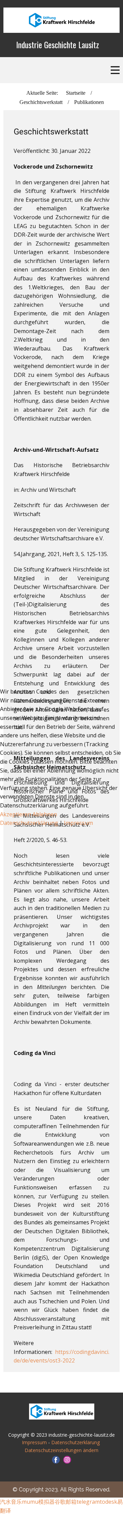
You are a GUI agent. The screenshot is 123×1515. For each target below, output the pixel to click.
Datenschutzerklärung (29, 823)
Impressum (78, 823)
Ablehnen (44, 814)
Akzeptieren (15, 814)
